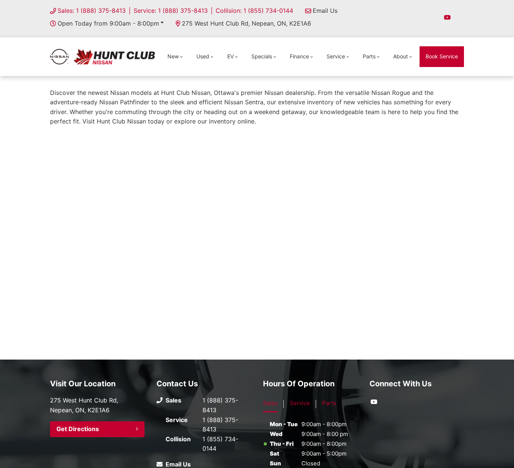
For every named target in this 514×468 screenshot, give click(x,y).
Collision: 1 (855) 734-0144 (254, 10)
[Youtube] (447, 17)
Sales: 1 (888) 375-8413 (92, 10)
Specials (261, 56)
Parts (369, 56)
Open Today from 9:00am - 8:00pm (108, 23)
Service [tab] (300, 403)
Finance (299, 56)
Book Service (442, 56)
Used (202, 56)
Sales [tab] (270, 403)
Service (336, 56)
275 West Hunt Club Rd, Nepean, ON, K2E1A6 (246, 23)
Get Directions (77, 429)
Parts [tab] (329, 403)
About (400, 56)
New (173, 56)
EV (230, 56)
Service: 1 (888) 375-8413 (171, 10)
